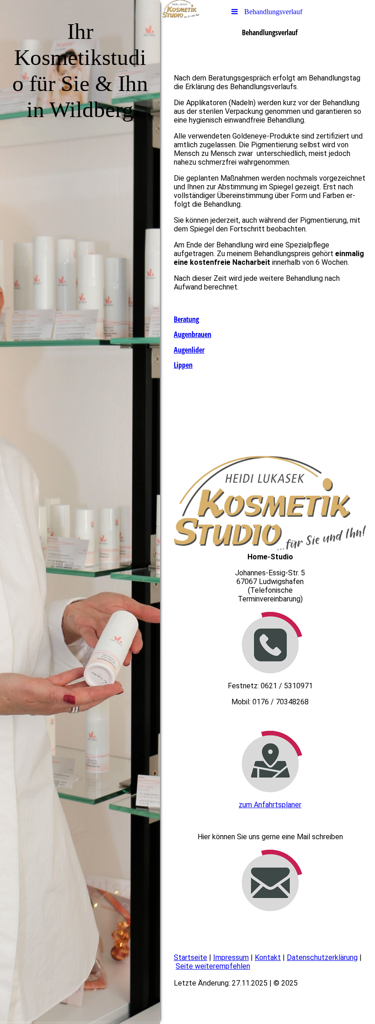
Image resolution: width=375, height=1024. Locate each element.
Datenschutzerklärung (322, 957)
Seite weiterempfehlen (213, 966)
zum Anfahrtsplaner (270, 804)
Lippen (183, 365)
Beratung (186, 319)
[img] (80, 512)
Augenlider (189, 350)
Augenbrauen (192, 334)
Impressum (231, 957)
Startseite (190, 957)
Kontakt (268, 957)
